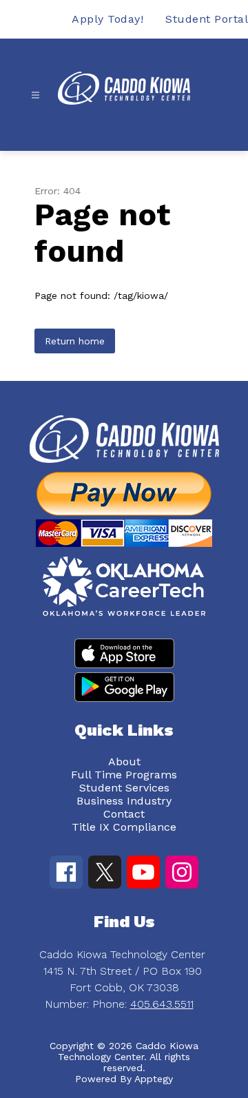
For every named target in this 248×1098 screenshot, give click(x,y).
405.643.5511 (162, 1004)
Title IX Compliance (124, 826)
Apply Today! (107, 18)
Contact (124, 813)
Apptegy (153, 1078)
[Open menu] (35, 95)
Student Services (124, 787)
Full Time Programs (124, 774)
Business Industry (124, 800)
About (124, 761)
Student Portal (206, 18)
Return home (75, 340)
